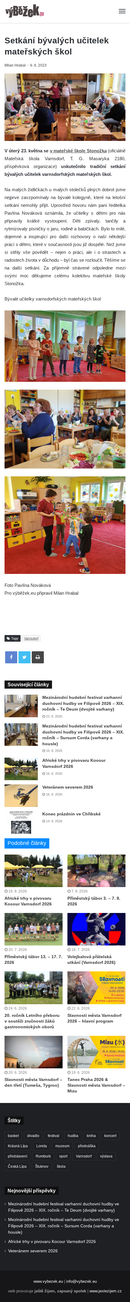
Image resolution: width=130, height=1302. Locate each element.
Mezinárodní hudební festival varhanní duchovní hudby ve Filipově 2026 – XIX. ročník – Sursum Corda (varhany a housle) (63, 1226)
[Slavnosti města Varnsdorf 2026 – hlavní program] (96, 987)
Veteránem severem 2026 (67, 787)
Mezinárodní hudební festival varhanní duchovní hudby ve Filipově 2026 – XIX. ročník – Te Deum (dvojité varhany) (83, 703)
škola (61, 1166)
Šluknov (41, 1166)
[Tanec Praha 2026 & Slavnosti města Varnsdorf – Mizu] (96, 1052)
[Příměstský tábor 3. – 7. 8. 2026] (96, 871)
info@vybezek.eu (81, 1281)
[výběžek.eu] (26, 11)
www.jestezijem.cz (105, 1291)
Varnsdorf (31, 638)
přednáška (87, 1146)
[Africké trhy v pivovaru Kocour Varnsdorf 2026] (21, 769)
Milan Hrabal (15, 65)
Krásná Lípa (18, 1146)
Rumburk (43, 1156)
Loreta (41, 1146)
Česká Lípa (17, 1166)
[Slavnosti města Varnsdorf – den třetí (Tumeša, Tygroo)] (34, 1052)
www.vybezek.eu (48, 1281)
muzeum (62, 1146)
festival (53, 1136)
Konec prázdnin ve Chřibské (71, 813)
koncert (110, 1136)
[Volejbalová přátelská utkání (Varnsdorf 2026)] (96, 929)
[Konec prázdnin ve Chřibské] (21, 822)
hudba (73, 1136)
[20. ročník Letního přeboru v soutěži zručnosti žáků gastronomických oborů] (34, 987)
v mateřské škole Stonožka (78, 150)
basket (13, 1136)
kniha (91, 1136)
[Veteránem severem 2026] (21, 795)
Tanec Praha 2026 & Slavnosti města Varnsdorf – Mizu (96, 1085)
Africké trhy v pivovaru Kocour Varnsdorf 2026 (52, 1241)
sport (63, 1156)
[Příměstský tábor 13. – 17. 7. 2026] (34, 929)
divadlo (33, 1136)
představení (17, 1156)
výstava (106, 1156)
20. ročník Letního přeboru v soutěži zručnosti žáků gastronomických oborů (32, 1021)
